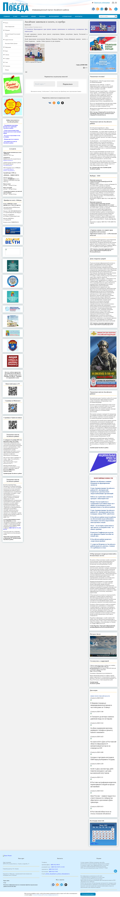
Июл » (97, 843)
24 (97, 838)
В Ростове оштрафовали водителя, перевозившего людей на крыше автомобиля (103, 784)
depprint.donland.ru (8, 160)
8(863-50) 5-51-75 (13, 528)
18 (100, 836)
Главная (7, 16)
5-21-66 (62, 867)
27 (106, 838)
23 (94, 838)
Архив (33, 16)
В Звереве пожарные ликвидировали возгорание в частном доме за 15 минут (101, 705)
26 (103, 838)
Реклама (42, 16)
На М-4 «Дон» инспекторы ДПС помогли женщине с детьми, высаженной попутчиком (101, 771)
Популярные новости (103, 478)
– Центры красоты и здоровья (11, 139)
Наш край (24, 16)
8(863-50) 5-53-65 (53, 869)
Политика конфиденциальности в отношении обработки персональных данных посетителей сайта (20, 885)
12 (103, 834)
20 (106, 836)
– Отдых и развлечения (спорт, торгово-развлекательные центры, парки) (12, 132)
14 (109, 834)
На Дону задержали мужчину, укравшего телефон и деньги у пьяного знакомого (101, 730)
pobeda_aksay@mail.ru (9, 170)
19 (103, 836)
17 (97, 836)
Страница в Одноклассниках (13, 417)
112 (6, 529)
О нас (15, 16)
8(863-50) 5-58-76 (55, 867)
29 (112, 838)
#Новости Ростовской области (100, 696)
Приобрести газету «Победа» (13, 200)
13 (106, 834)
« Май (92, 843)
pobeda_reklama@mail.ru (63, 873)
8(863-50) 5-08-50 (55, 864)
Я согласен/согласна (87, 894)
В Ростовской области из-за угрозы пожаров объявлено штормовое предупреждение (101, 814)
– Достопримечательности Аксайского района (10, 142)
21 (109, 836)
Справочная (67, 16)
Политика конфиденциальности (50, 895)
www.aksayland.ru (7, 165)
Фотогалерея (54, 16)
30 (94, 840)
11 (100, 834)
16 (94, 836)
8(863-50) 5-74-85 (53, 871)
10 (97, 834)
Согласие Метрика (37, 895)
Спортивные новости (37, 27)
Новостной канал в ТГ (13, 384)
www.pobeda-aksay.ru (8, 169)
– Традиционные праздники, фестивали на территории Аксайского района (10, 127)
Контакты (78, 16)
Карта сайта (6, 880)
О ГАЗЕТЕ (12, 149)
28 (109, 838)
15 (112, 834)
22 (112, 836)
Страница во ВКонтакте (12, 401)
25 (100, 838)
